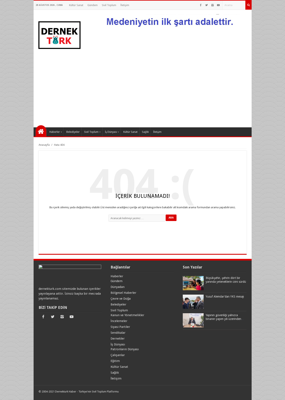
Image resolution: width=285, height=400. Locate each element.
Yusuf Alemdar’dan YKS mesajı (225, 296)
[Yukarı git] (276, 392)
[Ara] (248, 5)
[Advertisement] (142, 92)
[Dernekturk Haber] (59, 58)
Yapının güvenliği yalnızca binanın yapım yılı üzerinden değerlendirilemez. (223, 318)
